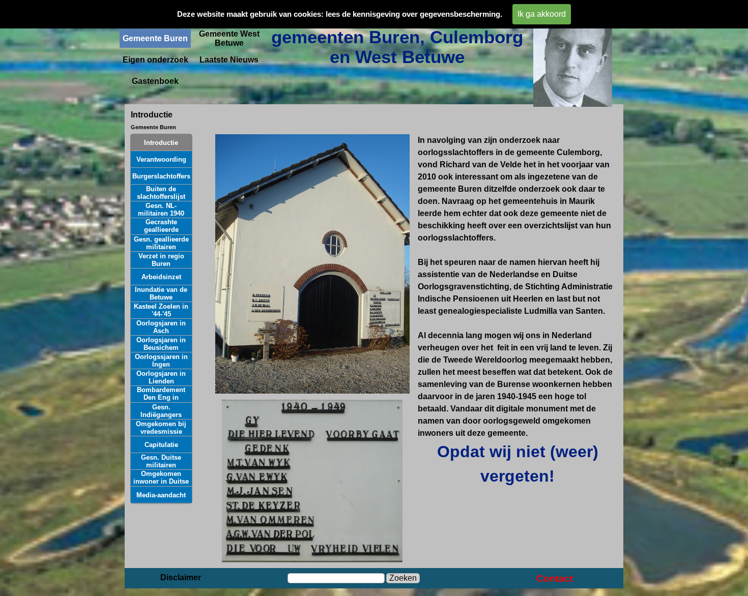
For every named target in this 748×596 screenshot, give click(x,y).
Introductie (161, 142)
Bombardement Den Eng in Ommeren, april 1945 (161, 401)
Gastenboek (155, 81)
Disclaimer (180, 577)
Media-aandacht (161, 495)
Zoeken (403, 578)
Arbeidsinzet (161, 277)
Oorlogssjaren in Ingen (161, 360)
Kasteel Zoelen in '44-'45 (161, 310)
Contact (554, 578)
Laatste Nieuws (228, 59)
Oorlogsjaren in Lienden (161, 377)
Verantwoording (161, 159)
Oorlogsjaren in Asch (161, 327)
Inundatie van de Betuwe (161, 293)
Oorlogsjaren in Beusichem (161, 343)
